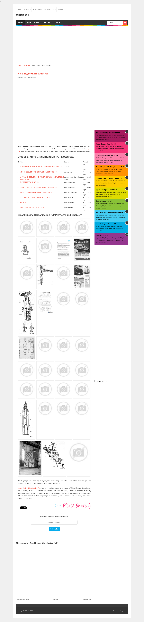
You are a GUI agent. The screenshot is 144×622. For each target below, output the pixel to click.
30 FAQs (23, 202)
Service (57, 23)
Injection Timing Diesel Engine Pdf (109, 178)
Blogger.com (123, 611)
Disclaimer (47, 9)
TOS (54, 9)
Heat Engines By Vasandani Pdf (108, 132)
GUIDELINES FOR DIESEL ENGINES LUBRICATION (38, 187)
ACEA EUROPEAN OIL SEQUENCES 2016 (35, 197)
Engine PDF (22, 15)
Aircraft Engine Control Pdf (106, 224)
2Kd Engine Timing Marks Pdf (107, 155)
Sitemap (60, 9)
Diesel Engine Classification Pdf (29, 488)
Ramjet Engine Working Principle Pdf (110, 167)
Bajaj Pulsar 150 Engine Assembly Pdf (110, 212)
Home (21, 23)
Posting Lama (87, 599)
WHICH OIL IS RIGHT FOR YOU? (32, 207)
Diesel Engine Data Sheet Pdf (107, 144)
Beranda (55, 599)
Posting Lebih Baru (23, 599)
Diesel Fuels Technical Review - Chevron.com (36, 192)
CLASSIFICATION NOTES (29, 182)
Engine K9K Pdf (102, 235)
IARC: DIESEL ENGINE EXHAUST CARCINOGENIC (38, 172)
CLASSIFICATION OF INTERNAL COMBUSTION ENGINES (41, 167)
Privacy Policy (37, 9)
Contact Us (27, 9)
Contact (37, 23)
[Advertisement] (72, 43)
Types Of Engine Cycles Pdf (106, 190)
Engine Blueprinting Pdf (105, 201)
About (19, 9)
